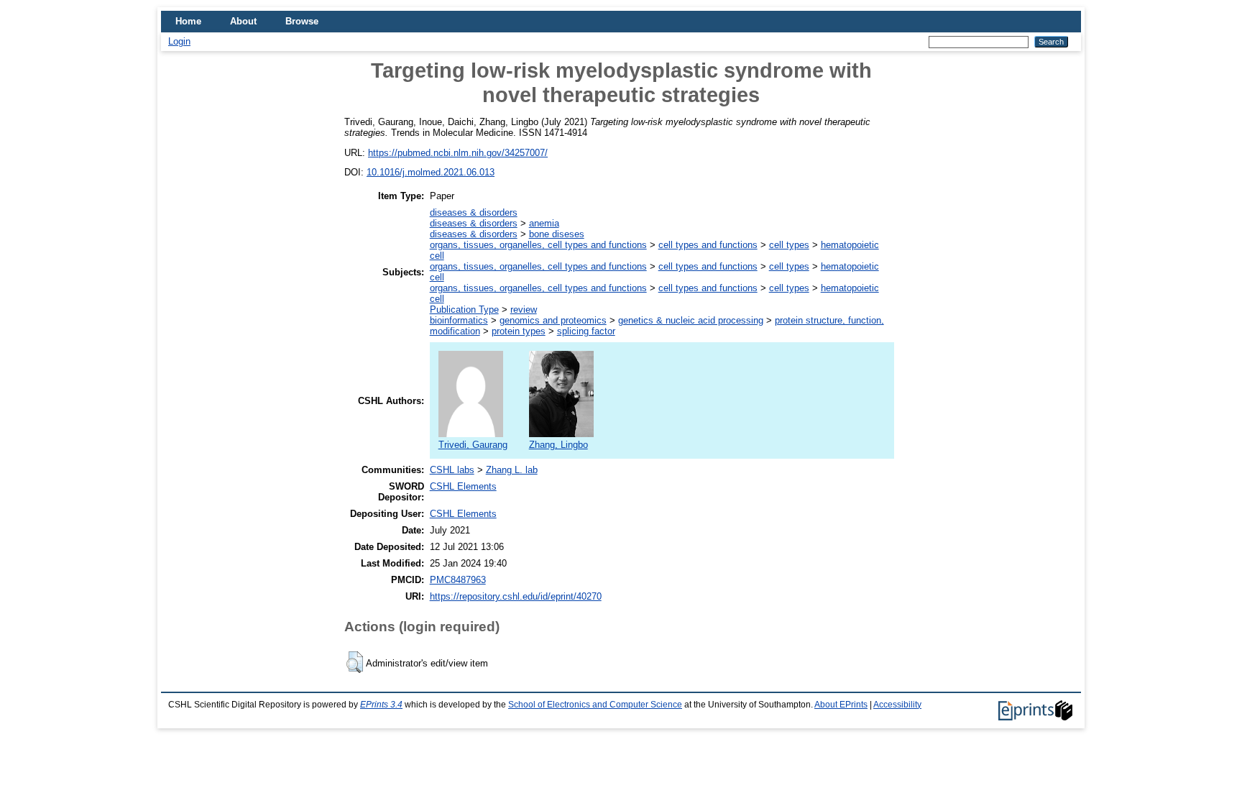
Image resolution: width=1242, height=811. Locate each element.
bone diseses (556, 234)
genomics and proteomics (553, 320)
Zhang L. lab (512, 469)
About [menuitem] (243, 21)
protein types (519, 331)
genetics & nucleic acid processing (690, 320)
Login (179, 41)
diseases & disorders (474, 212)
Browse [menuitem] (301, 21)
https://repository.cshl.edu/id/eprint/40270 (516, 596)
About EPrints (841, 704)
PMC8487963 (458, 579)
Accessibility (897, 704)
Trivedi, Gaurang (472, 444)
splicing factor (586, 331)
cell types (789, 244)
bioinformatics (459, 320)
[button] (354, 662)
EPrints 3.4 (381, 704)
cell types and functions (708, 244)
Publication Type (464, 309)
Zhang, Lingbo (558, 444)
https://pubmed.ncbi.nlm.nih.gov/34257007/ (458, 152)
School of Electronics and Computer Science (595, 704)
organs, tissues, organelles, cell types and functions (538, 244)
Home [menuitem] (188, 21)
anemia (544, 223)
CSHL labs (452, 469)
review (523, 309)
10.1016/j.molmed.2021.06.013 (430, 172)
